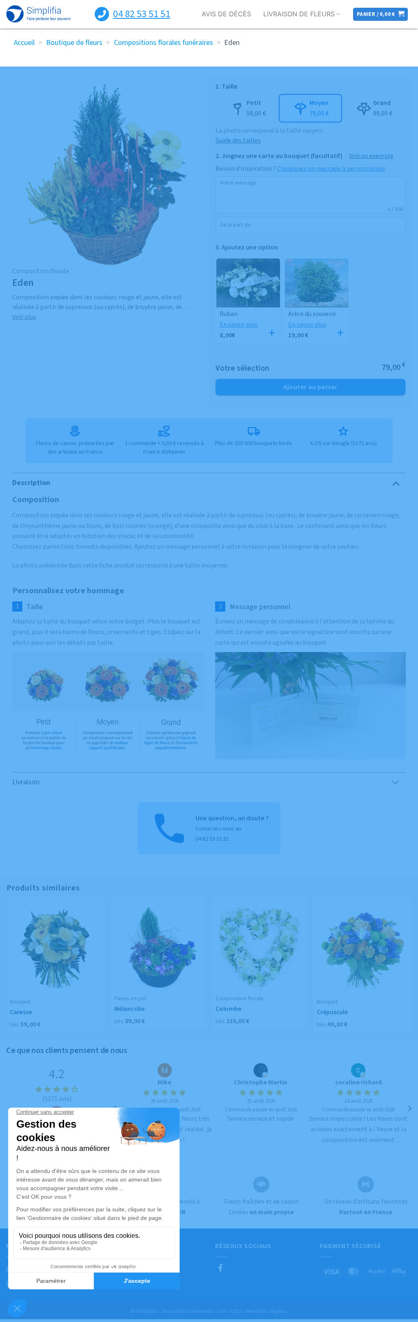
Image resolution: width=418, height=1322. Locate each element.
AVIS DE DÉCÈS (226, 14)
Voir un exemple (371, 156)
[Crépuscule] (362, 949)
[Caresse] (55, 949)
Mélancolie (129, 1009)
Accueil (24, 43)
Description (31, 483)
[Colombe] (260, 947)
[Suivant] (410, 1108)
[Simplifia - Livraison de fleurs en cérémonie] (38, 14)
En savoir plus (239, 324)
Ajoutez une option (250, 247)
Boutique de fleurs (74, 43)
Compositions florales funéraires (163, 43)
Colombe (228, 1009)
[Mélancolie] (158, 947)
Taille (230, 86)
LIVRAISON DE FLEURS (299, 14)
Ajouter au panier (310, 387)
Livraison (26, 782)
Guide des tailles (238, 140)
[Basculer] (396, 483)
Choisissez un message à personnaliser (331, 168)
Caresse (21, 1012)
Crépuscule (332, 1012)
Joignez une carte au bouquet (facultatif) (282, 156)
